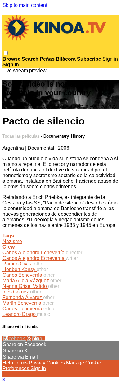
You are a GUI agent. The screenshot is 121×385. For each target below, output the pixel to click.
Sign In (10, 64)
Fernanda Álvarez (22, 297)
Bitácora (66, 59)
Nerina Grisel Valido (25, 286)
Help (8, 362)
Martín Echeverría (22, 303)
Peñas (47, 59)
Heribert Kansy (19, 269)
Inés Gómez (16, 291)
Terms (21, 362)
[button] (6, 53)
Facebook (14, 338)
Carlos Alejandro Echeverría (34, 252)
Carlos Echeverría (22, 275)
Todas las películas (21, 136)
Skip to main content (24, 5)
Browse (12, 59)
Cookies (56, 362)
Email (38, 338)
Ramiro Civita (18, 263)
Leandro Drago (19, 314)
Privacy (38, 362)
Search (31, 59)
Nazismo (12, 241)
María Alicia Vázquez (26, 280)
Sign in (110, 59)
